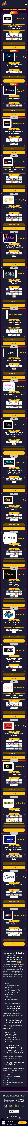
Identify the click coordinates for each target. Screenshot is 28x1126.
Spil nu (14, 47)
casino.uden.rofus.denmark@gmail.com (14, 1118)
